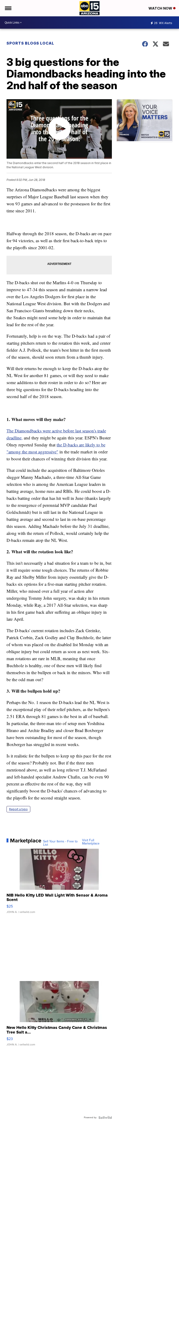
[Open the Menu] (7, 8)
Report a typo (18, 809)
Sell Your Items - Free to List (60, 843)
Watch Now (160, 8)
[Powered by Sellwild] (105, 1117)
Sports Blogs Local (30, 43)
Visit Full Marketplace (91, 842)
